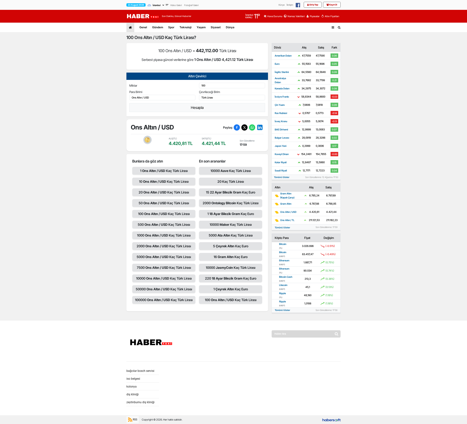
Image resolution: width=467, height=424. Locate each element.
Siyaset (216, 27)
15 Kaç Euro (230, 192)
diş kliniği (132, 394)
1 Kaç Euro (230, 214)
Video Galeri (176, 5)
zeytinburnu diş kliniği (140, 402)
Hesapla (197, 107)
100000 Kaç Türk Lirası (164, 300)
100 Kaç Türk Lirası (164, 214)
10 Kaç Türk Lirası (164, 181)
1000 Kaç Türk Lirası (164, 235)
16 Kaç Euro (231, 257)
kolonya (131, 386)
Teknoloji (186, 27)
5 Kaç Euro (230, 246)
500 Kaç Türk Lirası (164, 224)
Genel (143, 27)
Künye (282, 4)
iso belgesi (133, 378)
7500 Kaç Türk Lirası (164, 268)
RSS (134, 419)
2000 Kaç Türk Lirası (164, 246)
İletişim (290, 4)
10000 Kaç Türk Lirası (164, 278)
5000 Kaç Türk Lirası (164, 257)
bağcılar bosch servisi (140, 371)
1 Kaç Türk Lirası (164, 171)
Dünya (230, 27)
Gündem (157, 27)
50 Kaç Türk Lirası (164, 203)
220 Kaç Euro (230, 278)
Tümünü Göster (281, 177)
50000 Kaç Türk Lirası (164, 289)
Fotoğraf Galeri (191, 5)
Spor (171, 27)
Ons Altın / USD (149, 37)
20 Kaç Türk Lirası (164, 192)
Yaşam (201, 27)
